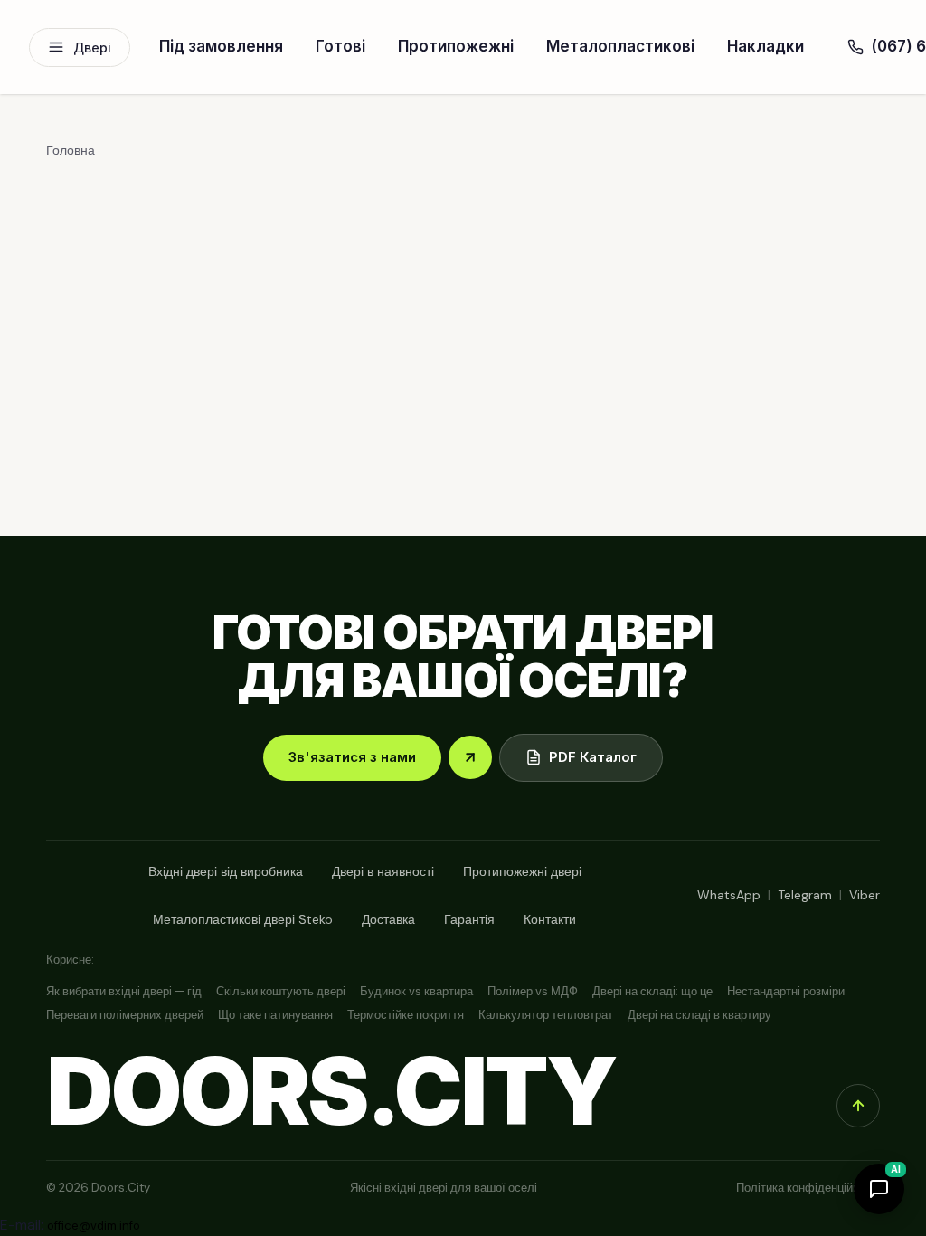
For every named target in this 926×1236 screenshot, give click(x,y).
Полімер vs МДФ (532, 991)
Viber (864, 895)
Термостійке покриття (405, 1014)
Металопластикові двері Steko (243, 919)
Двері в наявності (383, 871)
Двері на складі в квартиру (699, 1014)
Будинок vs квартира (416, 991)
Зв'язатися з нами (352, 756)
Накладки (765, 46)
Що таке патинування (275, 1014)
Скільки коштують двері (280, 991)
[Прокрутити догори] (858, 1105)
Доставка (388, 919)
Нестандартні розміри (786, 991)
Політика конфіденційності (808, 1187)
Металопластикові (620, 46)
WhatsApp (729, 895)
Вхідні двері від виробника (225, 871)
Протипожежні (456, 46)
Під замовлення (221, 46)
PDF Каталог (593, 756)
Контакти (550, 919)
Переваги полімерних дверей (124, 1014)
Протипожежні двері (522, 871)
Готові (340, 46)
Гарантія (469, 919)
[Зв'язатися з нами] (470, 757)
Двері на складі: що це (652, 991)
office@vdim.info (93, 1225)
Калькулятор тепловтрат (545, 1014)
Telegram (805, 895)
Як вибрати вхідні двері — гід (124, 991)
